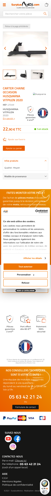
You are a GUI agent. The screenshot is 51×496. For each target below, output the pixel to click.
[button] (5, 48)
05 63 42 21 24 (25, 396)
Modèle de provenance (15, 176)
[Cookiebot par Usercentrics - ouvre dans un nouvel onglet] (36, 211)
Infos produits (11, 160)
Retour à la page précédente (16, 26)
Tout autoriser (25, 266)
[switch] (44, 491)
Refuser (25, 282)
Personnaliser (24, 274)
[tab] (25, 161)
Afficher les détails (32, 258)
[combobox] (25, 14)
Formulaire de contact (25, 407)
